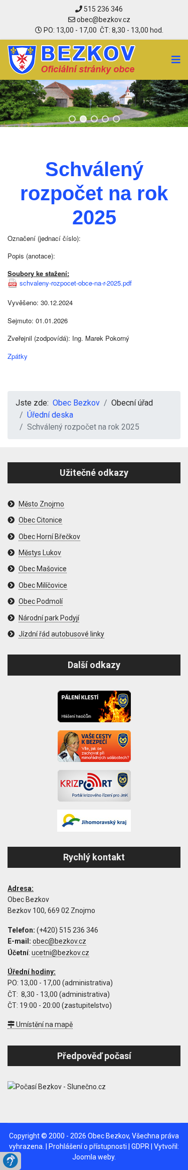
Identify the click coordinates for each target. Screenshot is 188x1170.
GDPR (140, 1146)
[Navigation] (175, 60)
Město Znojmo (41, 504)
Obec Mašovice (43, 569)
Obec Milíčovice (43, 585)
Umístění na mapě (44, 1024)
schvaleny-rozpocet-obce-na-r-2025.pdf (76, 283)
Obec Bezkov (108, 1136)
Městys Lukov (40, 553)
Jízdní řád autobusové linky (61, 634)
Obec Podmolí (41, 601)
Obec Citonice (40, 520)
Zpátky (18, 356)
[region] (94, 103)
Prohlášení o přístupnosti (88, 1146)
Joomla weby (93, 1157)
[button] (72, 118)
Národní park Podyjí (49, 618)
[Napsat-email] (99, 20)
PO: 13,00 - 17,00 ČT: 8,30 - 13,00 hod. (102, 30)
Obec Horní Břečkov (49, 537)
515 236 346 (102, 9)
